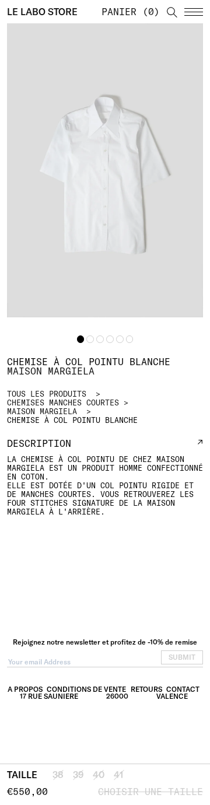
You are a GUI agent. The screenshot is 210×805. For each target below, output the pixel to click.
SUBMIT (182, 657)
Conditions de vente (86, 689)
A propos (25, 689)
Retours (146, 689)
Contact (183, 689)
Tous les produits (46, 393)
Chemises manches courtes (63, 402)
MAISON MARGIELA (42, 411)
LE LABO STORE (42, 11)
